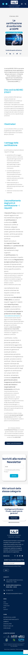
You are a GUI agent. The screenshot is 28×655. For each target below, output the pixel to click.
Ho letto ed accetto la (13, 566)
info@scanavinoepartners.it (14, 593)
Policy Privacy (18, 566)
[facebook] (14, 555)
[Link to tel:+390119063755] (3, 4)
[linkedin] (19, 555)
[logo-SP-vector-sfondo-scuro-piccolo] (14, 1)
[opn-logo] (21, 639)
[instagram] (17, 555)
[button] (9, 522)
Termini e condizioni (20, 649)
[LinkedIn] (10, 54)
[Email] (20, 54)
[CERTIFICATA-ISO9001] (21, 636)
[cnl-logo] (6, 639)
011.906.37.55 (9, 590)
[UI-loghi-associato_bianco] (6, 636)
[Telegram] (17, 54)
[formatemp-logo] (14, 639)
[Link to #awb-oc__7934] (25, 4)
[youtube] (22, 555)
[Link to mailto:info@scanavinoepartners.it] (6, 4)
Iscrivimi (14, 476)
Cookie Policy (12, 649)
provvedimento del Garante (12, 316)
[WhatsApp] (13, 54)
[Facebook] (6, 54)
